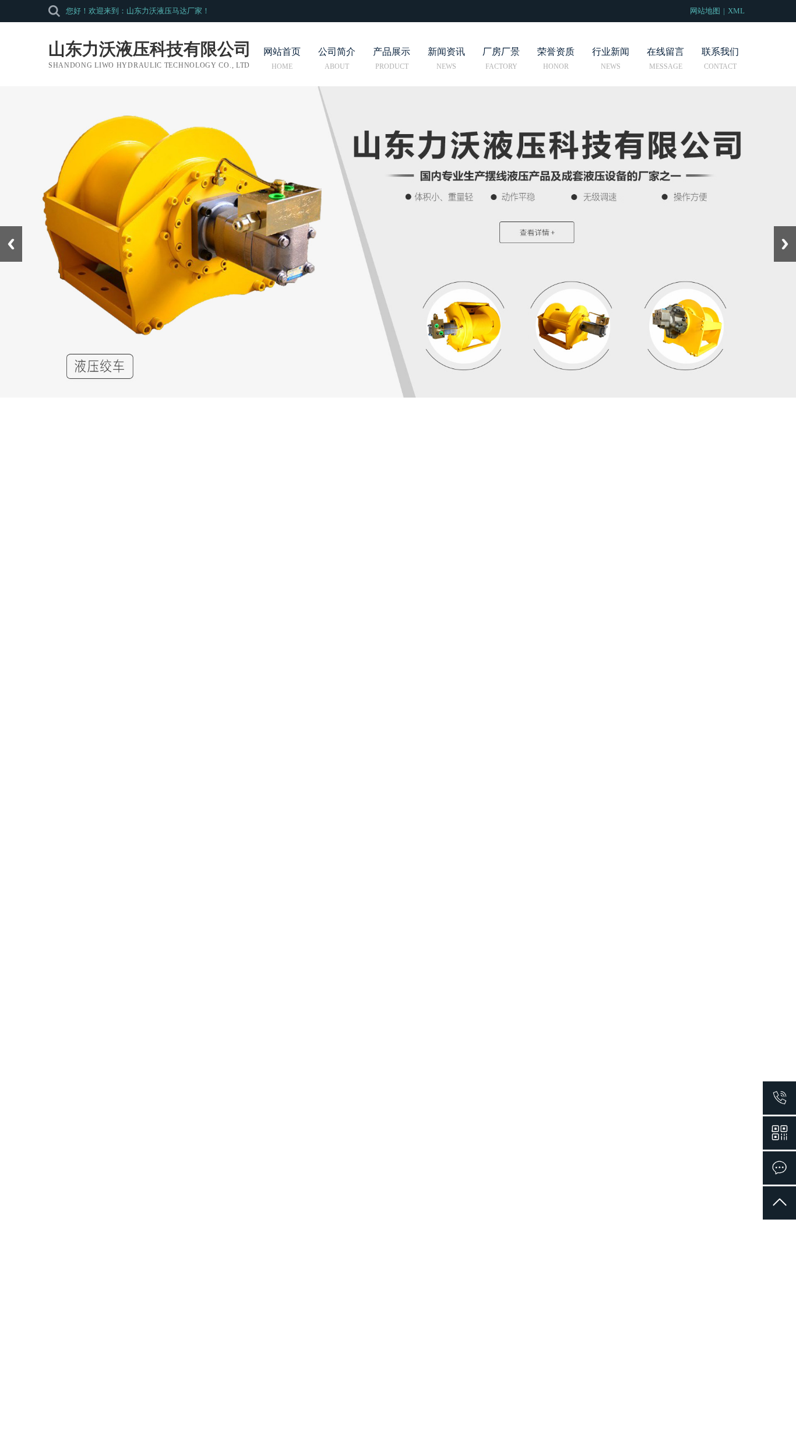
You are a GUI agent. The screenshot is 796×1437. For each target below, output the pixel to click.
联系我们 (720, 52)
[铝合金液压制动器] (265, 1172)
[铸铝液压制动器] (682, 1014)
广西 (460, 1397)
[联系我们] (779, 1168)
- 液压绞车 (21, 557)
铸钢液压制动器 (543, 1030)
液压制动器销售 (404, 1189)
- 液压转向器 (25, 531)
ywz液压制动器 (266, 1030)
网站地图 (705, 10)
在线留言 (665, 52)
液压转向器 (243, 1308)
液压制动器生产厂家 (269, 843)
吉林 (395, 1397)
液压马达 (239, 1287)
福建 (444, 1397)
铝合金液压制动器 (265, 1189)
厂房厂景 (501, 52)
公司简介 (336, 52)
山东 (411, 1397)
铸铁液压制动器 (404, 1030)
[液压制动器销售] (404, 1172)
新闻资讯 (446, 52)
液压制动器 (189, 468)
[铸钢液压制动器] (543, 1014)
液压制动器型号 (261, 826)
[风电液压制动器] (682, 1172)
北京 (379, 1397)
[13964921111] (779, 1098)
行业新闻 (610, 52)
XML (736, 10)
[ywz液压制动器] (265, 1014)
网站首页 (282, 52)
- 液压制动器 (25, 583)
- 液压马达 (21, 505)
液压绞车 (239, 1328)
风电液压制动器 (681, 1189)
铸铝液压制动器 (681, 1030)
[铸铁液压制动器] (404, 1014)
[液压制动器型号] (543, 1172)
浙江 (428, 1397)
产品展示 (391, 52)
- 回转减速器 (25, 610)
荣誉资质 (556, 52)
